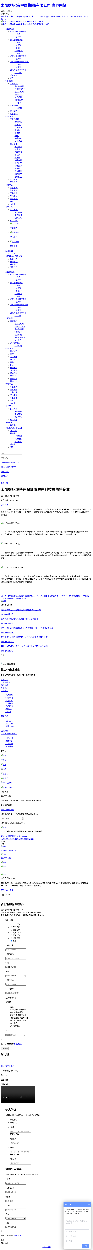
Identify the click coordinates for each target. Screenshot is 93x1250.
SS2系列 (18, 316)
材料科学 (13, 381)
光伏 (12, 365)
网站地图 (30, 839)
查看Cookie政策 (7, 890)
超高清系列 (19, 329)
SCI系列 (18, 302)
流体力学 (13, 373)
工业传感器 (10, 272)
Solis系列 (18, 346)
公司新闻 (18, 436)
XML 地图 (47, 1247)
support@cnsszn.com (8, 850)
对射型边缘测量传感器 (19, 305)
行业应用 (9, 348)
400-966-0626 (6, 858)
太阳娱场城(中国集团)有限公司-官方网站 (33, 5)
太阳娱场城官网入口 (13, 428)
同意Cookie (5, 895)
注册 (7, 483)
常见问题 (13, 420)
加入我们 (13, 447)
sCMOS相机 (15, 343)
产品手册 (13, 387)
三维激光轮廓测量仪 (18, 275)
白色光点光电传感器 (18, 313)
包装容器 (13, 368)
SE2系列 (18, 310)
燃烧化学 (13, 370)
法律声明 (5, 839)
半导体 (12, 362)
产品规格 (13, 398)
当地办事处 (10, 726)
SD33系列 (18, 296)
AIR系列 (18, 340)
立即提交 (5, 1048)
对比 (3, 1066)
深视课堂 (9, 422)
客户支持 (13, 409)
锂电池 (12, 359)
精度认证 (13, 401)
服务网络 (18, 414)
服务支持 (9, 406)
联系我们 (13, 444)
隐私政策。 (18, 1044)
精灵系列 (18, 335)
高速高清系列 (20, 327)
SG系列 (18, 285)
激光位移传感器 (16, 283)
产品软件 (13, 392)
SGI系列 (18, 288)
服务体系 (18, 412)
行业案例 (13, 390)
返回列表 (5, 505)
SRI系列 (18, 280)
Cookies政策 (14, 839)
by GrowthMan (22, 836)
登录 (3, 483)
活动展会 (18, 439)
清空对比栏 (9, 1066)
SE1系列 (18, 307)
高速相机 (13, 321)
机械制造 (13, 351)
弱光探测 (13, 379)
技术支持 (18, 417)
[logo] (46, 22)
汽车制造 (13, 357)
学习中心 (13, 425)
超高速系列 (19, 324)
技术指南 (13, 395)
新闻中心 (13, 433)
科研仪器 (9, 318)
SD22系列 (18, 294)
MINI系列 (18, 332)
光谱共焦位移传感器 (18, 299)
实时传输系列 (20, 338)
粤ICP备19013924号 (9, 836)
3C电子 (13, 354)
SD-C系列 (18, 291)
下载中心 (9, 384)
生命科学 (13, 376)
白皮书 (12, 403)
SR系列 (17, 277)
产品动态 (18, 442)
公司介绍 (13, 431)
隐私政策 (22, 839)
